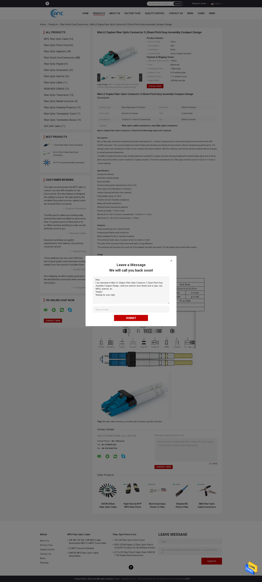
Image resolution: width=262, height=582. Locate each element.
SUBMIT (131, 318)
